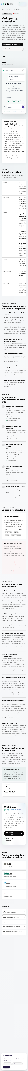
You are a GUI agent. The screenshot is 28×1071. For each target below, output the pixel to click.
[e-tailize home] (7, 4)
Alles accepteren (17, 1063)
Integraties (10, 9)
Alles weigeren (7, 1063)
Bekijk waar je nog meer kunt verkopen (13, 48)
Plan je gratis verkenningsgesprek (12, 44)
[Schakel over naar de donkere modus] (21, 4)
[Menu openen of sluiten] (24, 4)
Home (3, 9)
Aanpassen (6, 1067)
